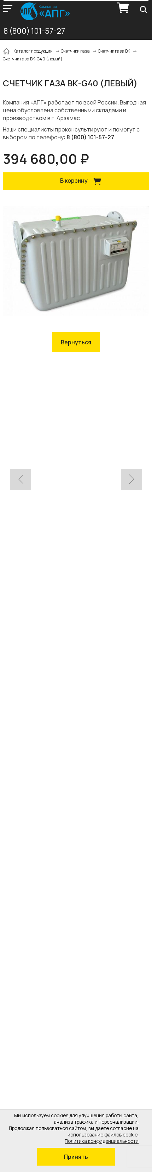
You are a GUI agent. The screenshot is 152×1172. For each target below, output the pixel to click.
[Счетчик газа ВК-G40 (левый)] (76, 262)
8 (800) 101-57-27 (34, 31)
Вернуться (76, 342)
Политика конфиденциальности (102, 1141)
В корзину (74, 181)
